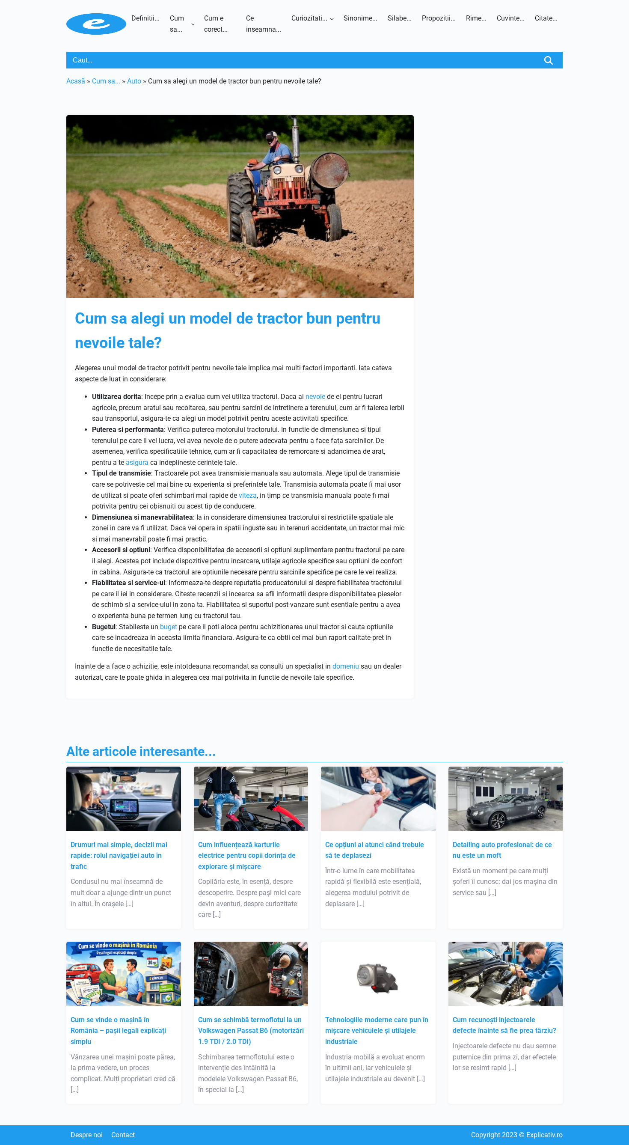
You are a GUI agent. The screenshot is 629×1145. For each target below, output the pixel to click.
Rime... (476, 18)
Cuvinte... (511, 18)
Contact (123, 1135)
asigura (137, 462)
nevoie (315, 397)
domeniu (345, 666)
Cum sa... (177, 23)
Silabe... (400, 18)
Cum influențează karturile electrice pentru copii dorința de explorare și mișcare (247, 856)
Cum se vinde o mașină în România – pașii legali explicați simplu (118, 1031)
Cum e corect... (216, 23)
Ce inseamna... (263, 23)
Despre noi (87, 1135)
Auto (134, 81)
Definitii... (145, 18)
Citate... (546, 18)
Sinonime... (360, 18)
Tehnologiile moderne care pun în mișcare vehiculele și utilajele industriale (376, 1031)
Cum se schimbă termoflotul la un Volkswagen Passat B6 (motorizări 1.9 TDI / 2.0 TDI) (251, 1031)
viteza (248, 495)
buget (168, 627)
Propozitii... (439, 18)
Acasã (75, 81)
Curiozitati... (309, 18)
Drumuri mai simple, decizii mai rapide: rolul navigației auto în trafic (119, 856)
